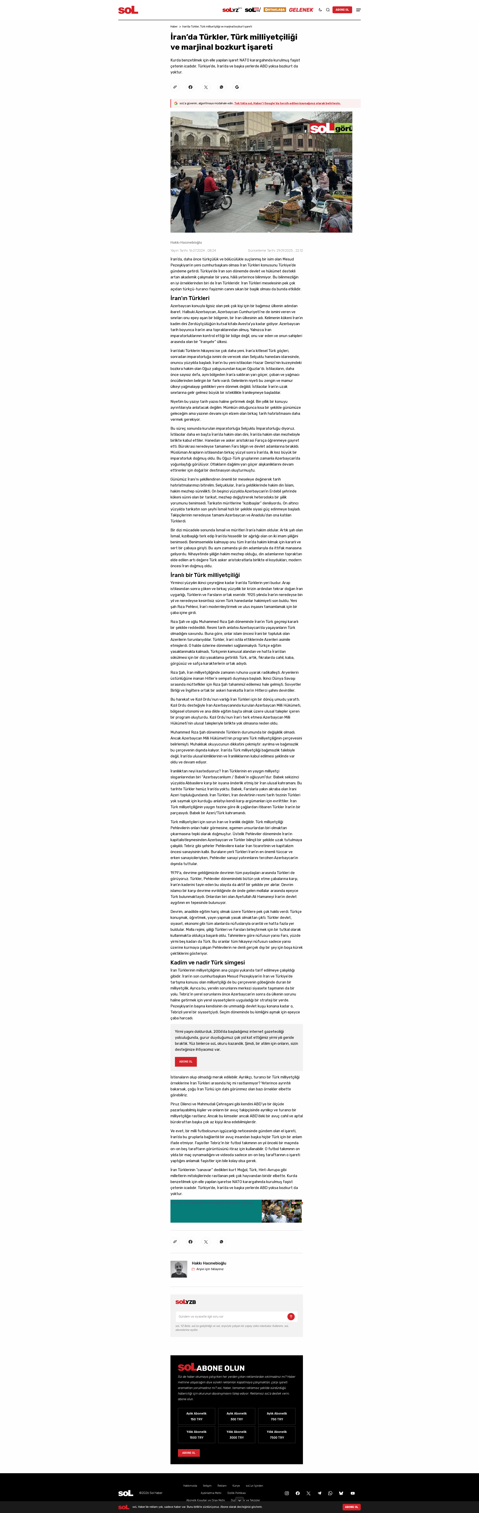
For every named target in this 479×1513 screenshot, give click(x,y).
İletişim (207, 1485)
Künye (236, 1485)
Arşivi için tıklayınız (210, 1269)
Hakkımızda (190, 1485)
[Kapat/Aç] (239, 1499)
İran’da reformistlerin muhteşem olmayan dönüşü (212, 1202)
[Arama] (327, 9)
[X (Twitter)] (308, 1493)
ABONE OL (342, 9)
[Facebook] (297, 1493)
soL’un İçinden (254, 1485)
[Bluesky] (341, 1493)
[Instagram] (286, 1493)
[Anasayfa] (125, 1493)
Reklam (222, 1485)
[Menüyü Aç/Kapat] (358, 9)
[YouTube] (352, 1493)
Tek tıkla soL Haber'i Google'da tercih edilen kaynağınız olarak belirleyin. (287, 103)
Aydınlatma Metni (211, 1493)
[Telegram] (319, 1493)
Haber (174, 26)
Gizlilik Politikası (236, 1493)
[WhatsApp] (329, 1493)
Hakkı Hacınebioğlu (186, 242)
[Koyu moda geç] (320, 9)
